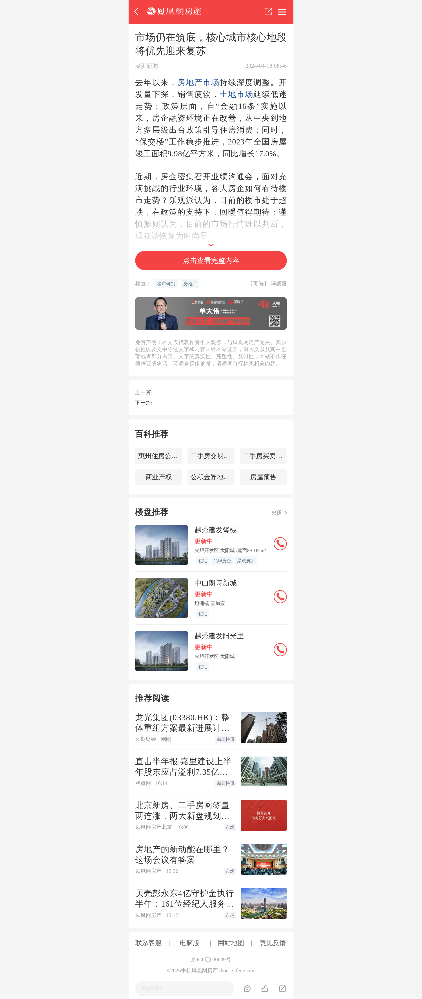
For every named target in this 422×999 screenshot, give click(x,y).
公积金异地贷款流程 (213, 477)
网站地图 (231, 942)
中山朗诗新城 (216, 583)
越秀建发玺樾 (216, 530)
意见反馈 (273, 942)
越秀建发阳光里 (219, 636)
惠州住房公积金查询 (160, 455)
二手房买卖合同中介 (265, 455)
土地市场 (236, 94)
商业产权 (159, 477)
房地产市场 (198, 82)
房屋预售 (263, 477)
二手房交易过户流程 (213, 455)
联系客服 (148, 942)
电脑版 (190, 942)
